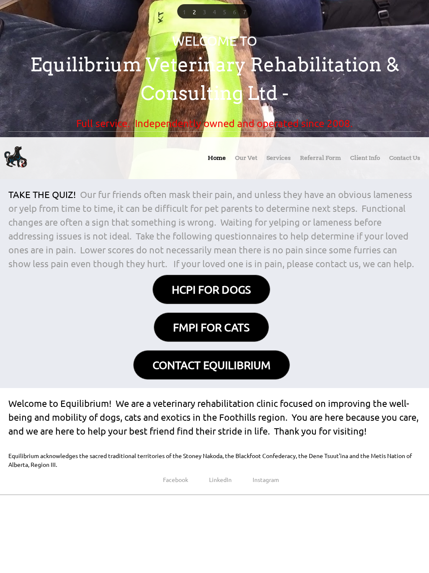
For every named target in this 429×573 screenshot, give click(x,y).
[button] (184, 11)
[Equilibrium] (16, 157)
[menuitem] (216, 160)
